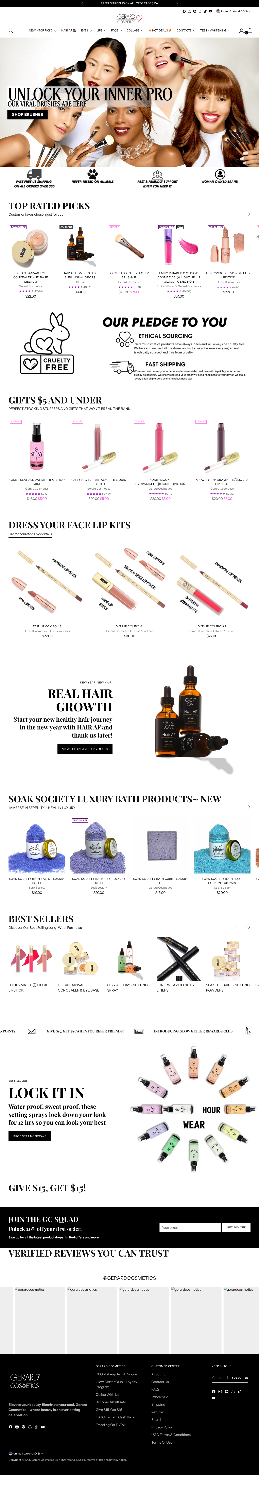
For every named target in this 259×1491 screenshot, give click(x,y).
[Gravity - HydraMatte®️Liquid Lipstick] (222, 446)
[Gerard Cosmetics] (129, 19)
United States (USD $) (234, 11)
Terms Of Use (161, 1442)
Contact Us (160, 1382)
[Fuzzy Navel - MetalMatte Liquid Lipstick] (98, 446)
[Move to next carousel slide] (139, 157)
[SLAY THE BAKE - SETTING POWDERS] (228, 959)
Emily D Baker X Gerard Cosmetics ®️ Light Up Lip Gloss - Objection (179, 277)
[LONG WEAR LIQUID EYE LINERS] (179, 959)
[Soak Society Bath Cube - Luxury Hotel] (160, 845)
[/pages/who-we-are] (129, 179)
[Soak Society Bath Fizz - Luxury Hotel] (98, 845)
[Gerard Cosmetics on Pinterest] (194, 11)
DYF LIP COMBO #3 (47, 626)
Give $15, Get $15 (109, 1410)
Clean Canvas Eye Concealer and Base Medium (30, 277)
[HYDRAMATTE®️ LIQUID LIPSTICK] (30, 959)
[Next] (177, 3)
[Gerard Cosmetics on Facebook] (184, 11)
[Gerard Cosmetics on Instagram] (189, 11)
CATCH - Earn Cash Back (115, 1417)
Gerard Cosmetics (43, 1459)
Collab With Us (107, 1395)
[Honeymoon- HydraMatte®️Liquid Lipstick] (160, 446)
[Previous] (82, 3)
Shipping (158, 1404)
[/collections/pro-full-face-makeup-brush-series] (129, 102)
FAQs (155, 1389)
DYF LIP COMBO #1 (129, 626)
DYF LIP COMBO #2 (212, 626)
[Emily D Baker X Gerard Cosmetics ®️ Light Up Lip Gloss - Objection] (179, 246)
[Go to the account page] (240, 31)
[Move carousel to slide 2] (132, 157)
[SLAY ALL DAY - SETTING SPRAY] (129, 959)
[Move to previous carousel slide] (120, 157)
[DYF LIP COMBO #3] (47, 582)
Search (156, 1420)
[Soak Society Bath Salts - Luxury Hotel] (36, 845)
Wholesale (159, 1397)
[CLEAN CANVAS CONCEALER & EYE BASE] (80, 959)
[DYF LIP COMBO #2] (212, 582)
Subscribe (240, 1377)
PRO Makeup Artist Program (117, 1374)
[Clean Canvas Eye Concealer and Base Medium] (30, 246)
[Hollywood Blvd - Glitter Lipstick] (228, 246)
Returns (157, 1412)
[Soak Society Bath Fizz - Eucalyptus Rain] (222, 845)
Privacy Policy (162, 1427)
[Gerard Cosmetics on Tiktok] (205, 11)
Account (158, 1374)
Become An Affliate (111, 1402)
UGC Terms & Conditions (171, 1435)
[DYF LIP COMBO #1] (129, 582)
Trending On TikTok (111, 1425)
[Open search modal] (11, 31)
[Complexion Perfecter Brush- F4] (129, 246)
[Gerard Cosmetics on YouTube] (210, 11)
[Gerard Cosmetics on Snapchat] (200, 11)
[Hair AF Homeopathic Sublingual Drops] (80, 246)
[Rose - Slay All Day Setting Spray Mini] (36, 446)
